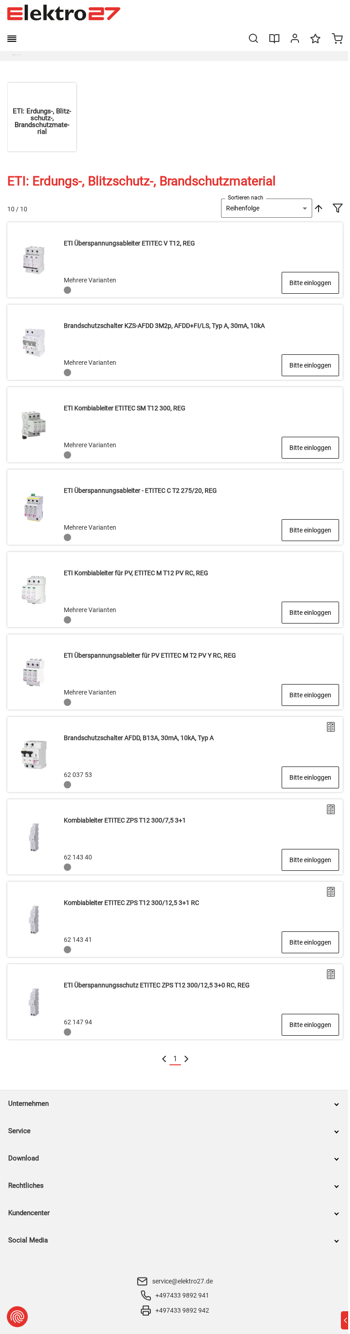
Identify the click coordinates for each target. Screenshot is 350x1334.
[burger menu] (11, 39)
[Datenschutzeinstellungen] (17, 1316)
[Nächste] (186, 1059)
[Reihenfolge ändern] (317, 208)
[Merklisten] (315, 42)
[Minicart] (337, 39)
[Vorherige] (164, 1059)
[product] (175, 259)
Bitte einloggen (310, 282)
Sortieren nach (245, 197)
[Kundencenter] (295, 40)
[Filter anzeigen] (338, 209)
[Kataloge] (274, 42)
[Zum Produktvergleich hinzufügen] (331, 727)
